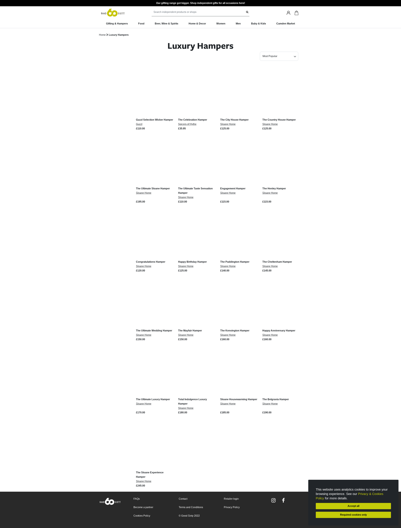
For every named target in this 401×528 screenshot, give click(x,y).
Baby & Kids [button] (258, 23)
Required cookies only (353, 514)
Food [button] (141, 23)
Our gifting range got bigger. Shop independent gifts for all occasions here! (200, 3)
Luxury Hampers (119, 35)
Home (102, 35)
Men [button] (238, 23)
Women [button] (220, 23)
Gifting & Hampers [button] (117, 23)
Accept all (353, 506)
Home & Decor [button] (197, 23)
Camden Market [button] (285, 23)
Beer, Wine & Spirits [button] (166, 23)
